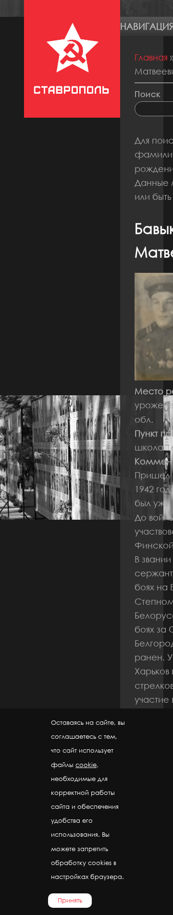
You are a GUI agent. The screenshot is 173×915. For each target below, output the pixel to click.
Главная (151, 57)
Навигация (146, 26)
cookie (86, 765)
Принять (70, 900)
